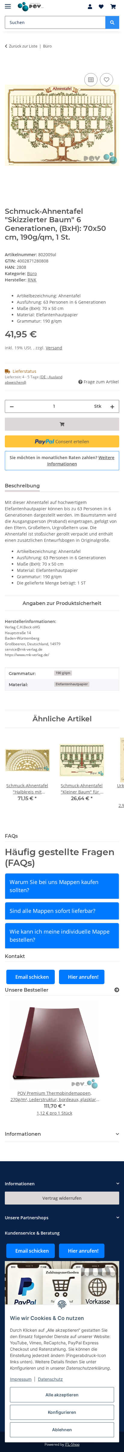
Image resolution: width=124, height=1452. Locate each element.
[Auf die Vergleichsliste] (91, 79)
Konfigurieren (62, 1412)
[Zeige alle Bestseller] (116, 990)
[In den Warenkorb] (9, 65)
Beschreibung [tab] (22, 486)
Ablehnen (62, 1429)
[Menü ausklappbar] (8, 4)
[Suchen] (112, 22)
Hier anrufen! (83, 977)
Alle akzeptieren (62, 1394)
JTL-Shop (72, 1444)
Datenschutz (50, 1379)
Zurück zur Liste (23, 46)
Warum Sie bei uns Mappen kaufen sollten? (54, 886)
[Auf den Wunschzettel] (106, 79)
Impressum (21, 1379)
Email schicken (32, 977)
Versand (54, 348)
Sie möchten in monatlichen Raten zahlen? (62, 461)
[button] (90, 7)
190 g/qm (63, 673)
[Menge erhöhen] (112, 406)
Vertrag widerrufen (62, 1198)
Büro (32, 273)
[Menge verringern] (11, 406)
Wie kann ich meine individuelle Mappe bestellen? (60, 935)
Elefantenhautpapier (72, 684)
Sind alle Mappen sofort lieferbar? (52, 910)
